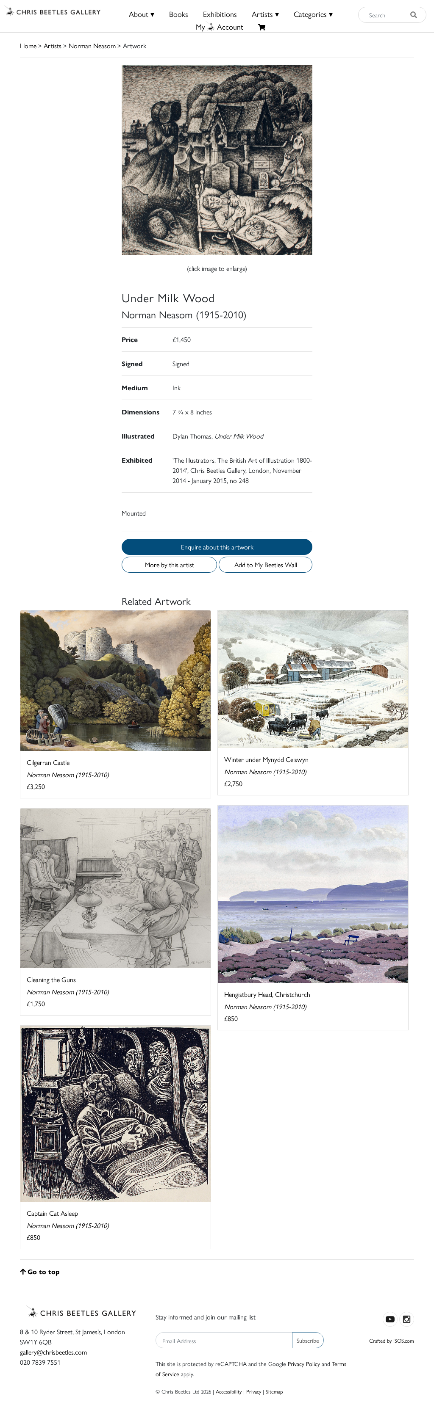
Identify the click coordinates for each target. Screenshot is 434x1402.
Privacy (253, 1391)
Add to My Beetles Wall (265, 564)
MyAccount (219, 26)
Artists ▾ (265, 13)
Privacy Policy (304, 1363)
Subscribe (308, 1340)
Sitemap (274, 1391)
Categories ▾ (313, 13)
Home (28, 45)
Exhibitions (220, 13)
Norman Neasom (92, 45)
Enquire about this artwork (217, 547)
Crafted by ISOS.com (391, 1340)
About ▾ (141, 13)
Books (178, 13)
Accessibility (229, 1391)
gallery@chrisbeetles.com (53, 1352)
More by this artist (169, 564)
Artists (52, 45)
